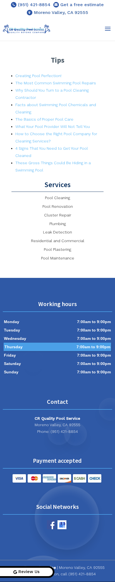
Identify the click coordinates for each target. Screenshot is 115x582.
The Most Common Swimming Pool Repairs (55, 83)
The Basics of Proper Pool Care (44, 119)
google (62, 524)
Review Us (29, 571)
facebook (51, 524)
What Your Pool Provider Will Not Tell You (52, 126)
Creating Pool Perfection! (38, 75)
